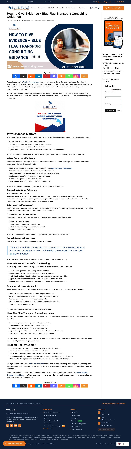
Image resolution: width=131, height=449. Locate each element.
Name (107, 98)
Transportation (29, 20)
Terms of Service (76, 429)
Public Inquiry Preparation (52, 412)
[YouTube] (15, 425)
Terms (107, 444)
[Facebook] (16, 76)
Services (41, 8)
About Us (60, 8)
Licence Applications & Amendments (51, 422)
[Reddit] (31, 76)
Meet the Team (70, 437)
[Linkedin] (38, 76)
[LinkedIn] (19, 425)
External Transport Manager (54, 426)
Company (108, 104)
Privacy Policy (75, 426)
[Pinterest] (46, 76)
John (10, 20)
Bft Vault (51, 8)
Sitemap (112, 444)
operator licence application (61, 168)
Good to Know (75, 415)
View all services (48, 429)
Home (33, 8)
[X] (23, 76)
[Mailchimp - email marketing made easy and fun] (119, 112)
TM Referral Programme (78, 424)
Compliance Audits (50, 415)
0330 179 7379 (119, 2)
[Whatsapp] (69, 76)
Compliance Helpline (115, 8)
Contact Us (83, 8)
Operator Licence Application (44, 20)
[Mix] (61, 76)
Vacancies (76, 421)
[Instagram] (76, 76)
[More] (84, 76)
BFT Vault (47, 418)
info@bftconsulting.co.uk (103, 2)
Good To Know (71, 8)
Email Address (110, 92)
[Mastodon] (53, 76)
